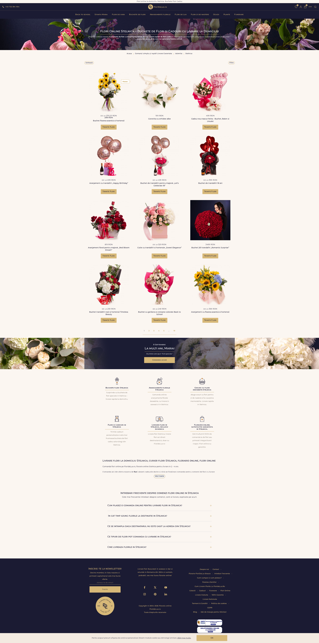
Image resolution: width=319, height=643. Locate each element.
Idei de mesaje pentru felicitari (213, 612)
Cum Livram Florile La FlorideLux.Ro (210, 586)
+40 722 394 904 (12, 7)
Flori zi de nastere (200, 15)
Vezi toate (159, 476)
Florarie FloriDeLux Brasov (200, 574)
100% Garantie (218, 595)
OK (212, 638)
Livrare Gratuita (202, 595)
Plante (226, 15)
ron (310, 7)
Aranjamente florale (160, 15)
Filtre (231, 63)
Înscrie (105, 589)
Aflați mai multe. (184, 638)
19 (174, 331)
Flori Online (225, 591)
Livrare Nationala (210, 599)
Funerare (239, 15)
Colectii (192, 591)
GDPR (209, 608)
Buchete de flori (137, 15)
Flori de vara (118, 15)
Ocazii (216, 15)
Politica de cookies (219, 603)
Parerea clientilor (209, 582)
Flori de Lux (181, 15)
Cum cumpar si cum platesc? (209, 578)
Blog (195, 612)
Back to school (82, 15)
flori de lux (157, 6)
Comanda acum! (159, 360)
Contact (216, 569)
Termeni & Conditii (200, 603)
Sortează (89, 63)
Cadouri (202, 591)
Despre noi (204, 569)
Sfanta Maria (101, 15)
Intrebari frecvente (222, 574)
